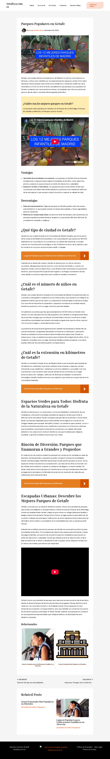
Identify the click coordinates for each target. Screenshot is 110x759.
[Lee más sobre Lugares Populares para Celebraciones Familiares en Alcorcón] (72, 708)
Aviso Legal (98, 747)
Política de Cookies (89, 749)
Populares (41, 707)
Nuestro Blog (75, 5)
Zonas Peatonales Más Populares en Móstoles (37, 702)
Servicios (52, 5)
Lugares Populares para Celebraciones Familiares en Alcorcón (70, 722)
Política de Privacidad (84, 747)
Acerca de (41, 5)
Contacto (63, 5)
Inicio (32, 5)
